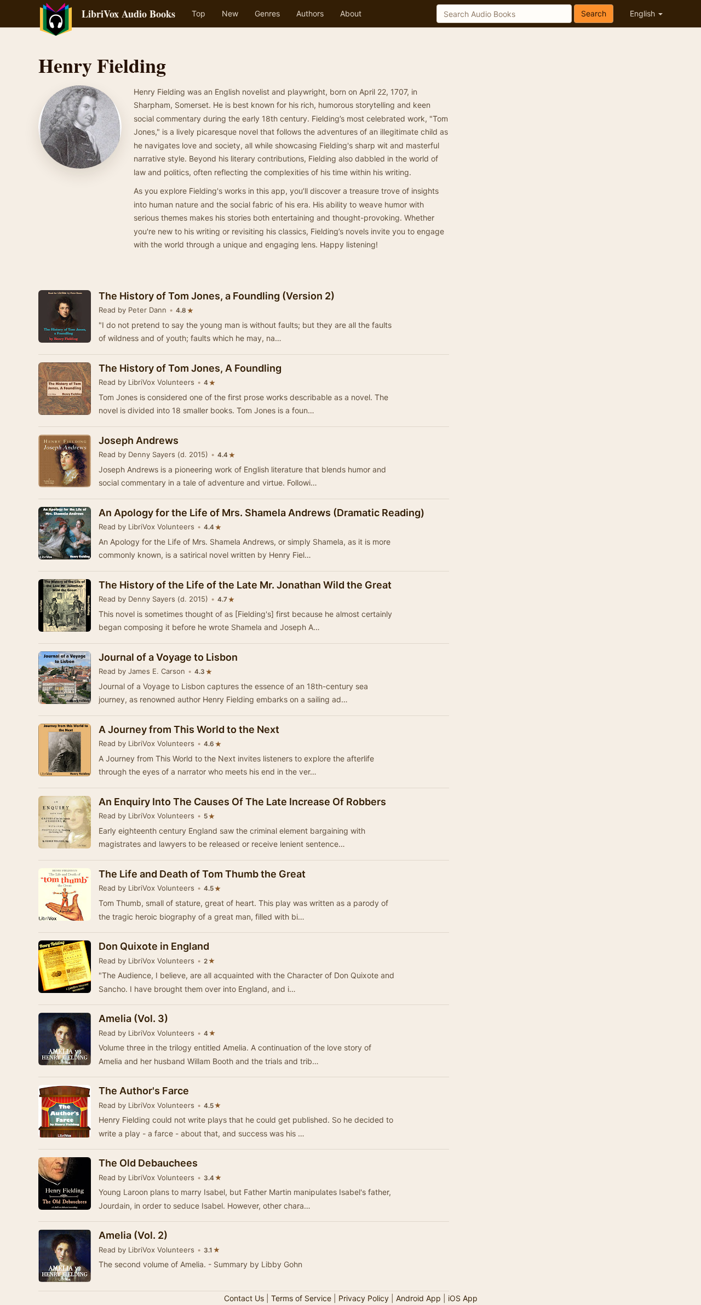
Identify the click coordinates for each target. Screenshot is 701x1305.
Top (198, 13)
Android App (418, 1298)
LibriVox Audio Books (128, 14)
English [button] (643, 13)
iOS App (463, 1298)
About (350, 13)
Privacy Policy (363, 1298)
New (230, 13)
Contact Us (244, 1298)
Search (593, 13)
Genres (267, 13)
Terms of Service (301, 1298)
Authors (310, 13)
